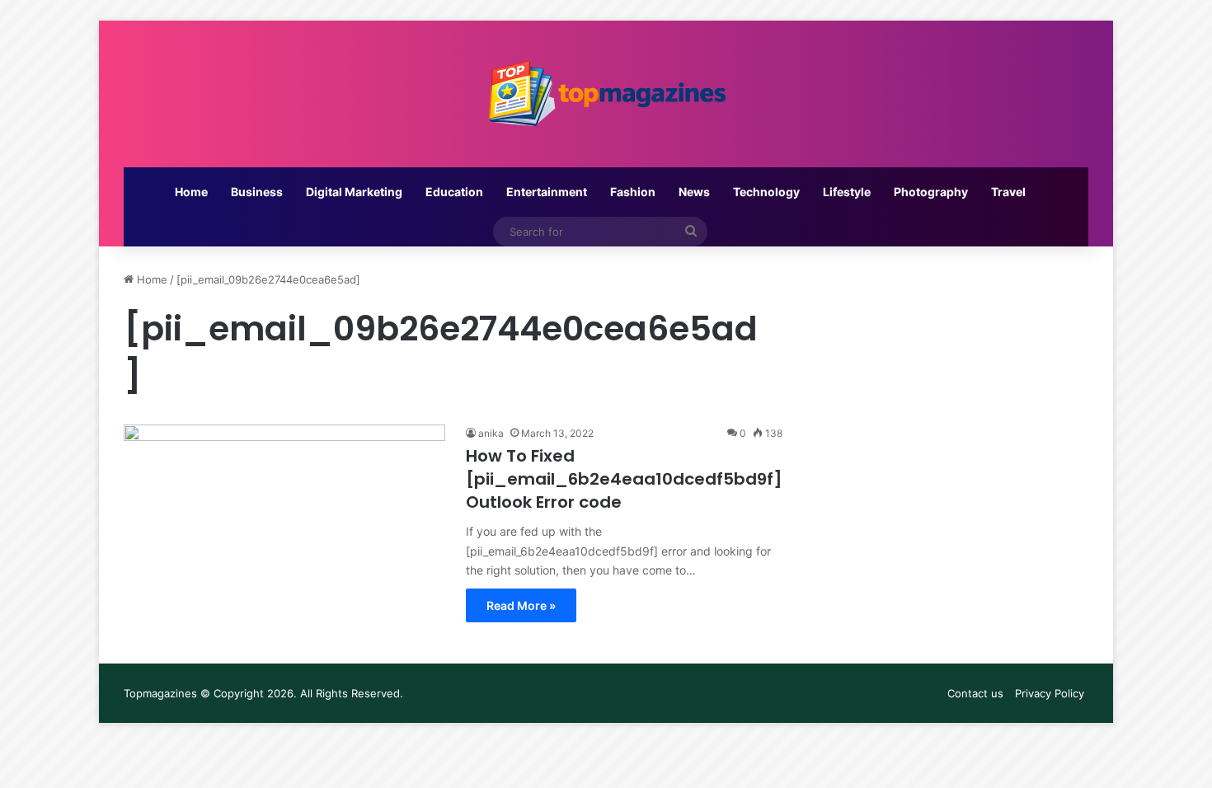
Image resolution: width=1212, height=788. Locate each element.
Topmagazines (160, 693)
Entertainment (546, 192)
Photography (931, 192)
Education (454, 192)
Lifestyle (847, 192)
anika (491, 433)
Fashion (632, 192)
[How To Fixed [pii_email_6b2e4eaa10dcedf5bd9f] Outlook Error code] (284, 515)
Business (257, 192)
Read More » (521, 605)
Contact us (975, 693)
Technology (766, 192)
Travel (1008, 192)
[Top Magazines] (606, 94)
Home (191, 192)
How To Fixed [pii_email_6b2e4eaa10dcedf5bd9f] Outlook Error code (624, 479)
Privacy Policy (1049, 693)
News (694, 192)
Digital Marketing (354, 192)
